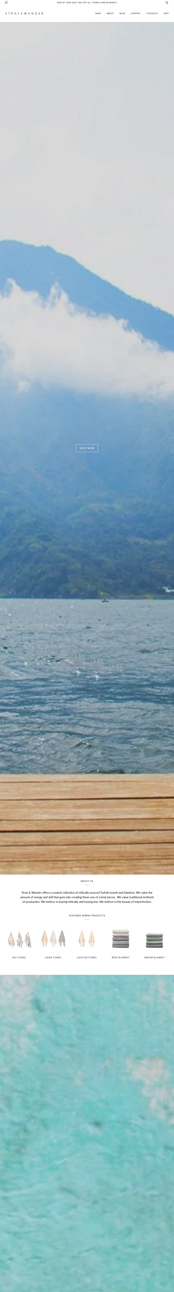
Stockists (152, 13)
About (110, 13)
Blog (122, 13)
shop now (87, 448)
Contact (136, 13)
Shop (98, 13)
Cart (166, 13)
